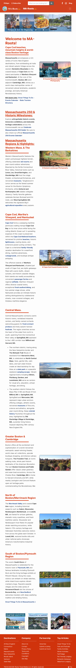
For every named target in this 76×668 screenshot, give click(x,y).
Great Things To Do (64, 644)
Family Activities (62, 649)
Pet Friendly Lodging (64, 656)
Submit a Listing (44, 646)
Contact (24, 646)
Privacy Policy (26, 649)
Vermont (7, 659)
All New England (9, 644)
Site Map (25, 659)
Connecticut (8, 646)
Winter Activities (62, 651)
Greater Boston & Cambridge (15, 438)
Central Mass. (13, 310)
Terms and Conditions (25, 652)
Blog (70, 3)
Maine (6, 649)
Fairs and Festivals (63, 646)
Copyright (25, 656)
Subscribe (17, 3)
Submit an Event (45, 649)
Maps (7, 3)
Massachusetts (9, 651)
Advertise (42, 644)
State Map (7, 661)
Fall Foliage (61, 654)
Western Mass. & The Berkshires (17, 149)
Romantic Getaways (64, 659)
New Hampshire (9, 654)
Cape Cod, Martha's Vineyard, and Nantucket (19, 216)
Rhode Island (8, 656)
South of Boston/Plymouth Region (20, 555)
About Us (25, 644)
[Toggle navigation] (70, 9)
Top (71, 667)
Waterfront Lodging (64, 661)
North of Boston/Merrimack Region (20, 496)
